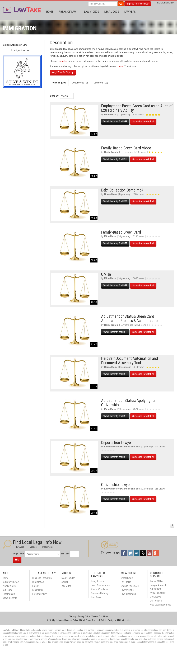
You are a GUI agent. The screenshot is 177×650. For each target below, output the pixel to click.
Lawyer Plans (127, 590)
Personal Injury (39, 594)
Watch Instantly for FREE (115, 121)
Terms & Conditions (99, 616)
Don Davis (96, 597)
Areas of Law (68, 11)
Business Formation (42, 578)
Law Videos (91, 11)
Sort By (54, 95)
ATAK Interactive (124, 620)
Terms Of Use (156, 581)
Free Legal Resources (160, 604)
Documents (48, 547)
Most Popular (68, 578)
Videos (33, 547)
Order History (127, 578)
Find (17, 559)
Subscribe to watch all (143, 121)
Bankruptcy (37, 590)
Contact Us (155, 596)
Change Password (130, 586)
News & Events (10, 597)
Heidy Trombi (111, 152)
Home (49, 11)
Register (62, 61)
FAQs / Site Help (158, 592)
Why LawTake (9, 586)
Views (64, 96)
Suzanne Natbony (99, 593)
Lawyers (130, 11)
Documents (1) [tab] (80, 82)
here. (121, 66)
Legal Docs (111, 11)
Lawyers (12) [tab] (101, 82)
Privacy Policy (84, 616)
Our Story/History (11, 582)
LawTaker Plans (128, 594)
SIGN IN (170, 3)
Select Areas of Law (15, 44)
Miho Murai (110, 114)
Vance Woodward (100, 589)
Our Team (7, 590)
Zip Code (65, 553)
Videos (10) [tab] (59, 82)
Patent (35, 586)
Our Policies (156, 600)
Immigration (18, 50)
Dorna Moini (110, 194)
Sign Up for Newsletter (138, 3)
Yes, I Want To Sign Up (62, 72)
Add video (66, 586)
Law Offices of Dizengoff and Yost (122, 446)
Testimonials (9, 594)
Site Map (72, 616)
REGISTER (161, 3)
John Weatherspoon (101, 585)
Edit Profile (126, 582)
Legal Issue (18, 553)
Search (65, 582)
